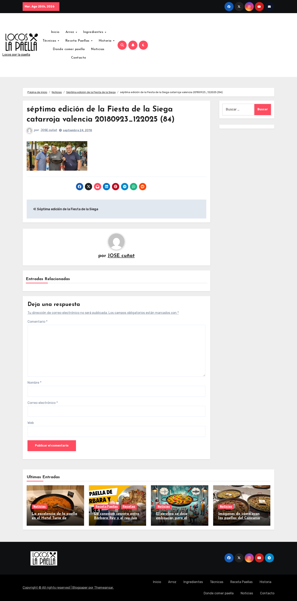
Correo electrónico (42, 403)
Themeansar (103, 587)
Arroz (70, 32)
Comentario (37, 322)
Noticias (97, 49)
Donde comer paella (69, 49)
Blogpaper (80, 587)
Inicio (55, 32)
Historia (106, 40)
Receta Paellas (78, 40)
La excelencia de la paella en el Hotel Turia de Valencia (54, 518)
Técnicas (50, 40)
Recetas (129, 506)
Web (30, 423)
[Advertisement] (222, 45)
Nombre (34, 383)
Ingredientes (93, 32)
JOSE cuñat (49, 130)
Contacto (78, 57)
